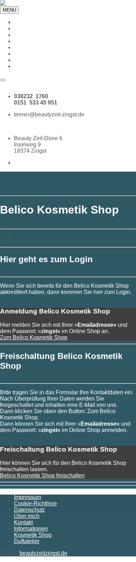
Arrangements (31, 41)
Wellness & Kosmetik (40, 28)
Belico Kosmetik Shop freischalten (42, 475)
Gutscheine (28, 60)
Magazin (24, 66)
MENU (9, 10)
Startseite (25, 22)
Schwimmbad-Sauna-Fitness (50, 54)
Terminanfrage (18, 84)
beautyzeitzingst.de (43, 553)
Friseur (22, 35)
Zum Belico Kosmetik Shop (33, 337)
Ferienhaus (28, 47)
